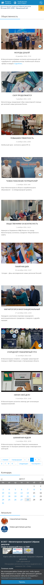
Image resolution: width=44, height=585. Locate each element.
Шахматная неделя (22, 437)
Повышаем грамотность (22, 138)
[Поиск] (41, 2)
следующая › (24, 463)
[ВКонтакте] (40, 46)
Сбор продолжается (22, 95)
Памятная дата (22, 266)
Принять (22, 582)
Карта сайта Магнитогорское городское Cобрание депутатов (23, 557)
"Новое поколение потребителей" (22, 181)
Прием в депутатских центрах (20, 527)
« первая (4, 459)
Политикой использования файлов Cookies (16, 578)
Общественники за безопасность (22, 223)
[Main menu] (41, 8)
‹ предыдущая (16, 459)
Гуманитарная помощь (18, 519)
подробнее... (18, 63)
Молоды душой (22, 52)
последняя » (36, 463)
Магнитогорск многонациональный (22, 309)
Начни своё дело (22, 395)
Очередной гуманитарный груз (22, 352)
